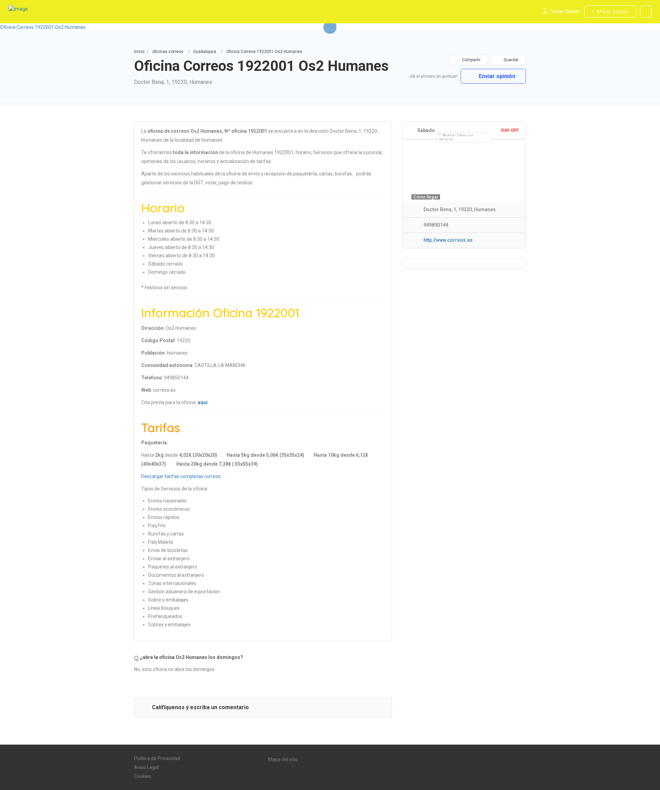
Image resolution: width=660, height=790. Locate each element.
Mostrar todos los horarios (456, 137)
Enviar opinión (496, 76)
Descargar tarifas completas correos (181, 476)
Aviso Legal (146, 767)
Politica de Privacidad (157, 758)
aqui (203, 402)
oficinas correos (167, 51)
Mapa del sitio (283, 759)
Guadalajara (204, 51)
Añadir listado (612, 11)
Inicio (139, 51)
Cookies (142, 776)
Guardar (511, 59)
